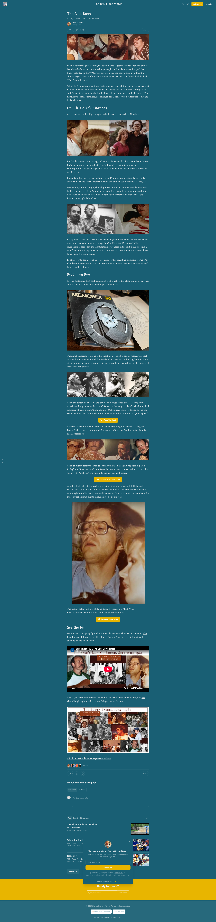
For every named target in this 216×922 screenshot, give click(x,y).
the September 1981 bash (83, 281)
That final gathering (77, 356)
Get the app (119, 912)
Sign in (209, 4)
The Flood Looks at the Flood (82, 824)
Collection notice (123, 906)
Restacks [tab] (82, 790)
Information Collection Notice (107, 875)
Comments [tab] (72, 790)
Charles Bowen (77, 23)
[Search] (183, 4)
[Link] (64, 108)
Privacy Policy (124, 875)
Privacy (107, 906)
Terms (113, 906)
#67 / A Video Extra (74, 827)
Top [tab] (69, 818)
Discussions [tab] (84, 818)
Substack (96, 917)
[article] (108, 829)
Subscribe (197, 4)
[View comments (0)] (77, 30)
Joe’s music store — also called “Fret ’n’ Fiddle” (90, 165)
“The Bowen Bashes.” (77, 80)
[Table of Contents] (2, 461)
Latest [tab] (75, 818)
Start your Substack (102, 912)
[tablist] (77, 790)
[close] (129, 841)
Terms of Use (119, 873)
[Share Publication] (188, 4)
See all (71, 871)
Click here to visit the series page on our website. (89, 758)
